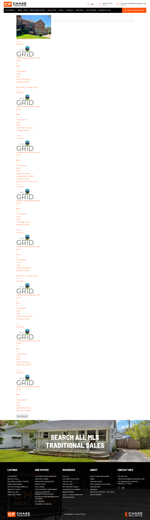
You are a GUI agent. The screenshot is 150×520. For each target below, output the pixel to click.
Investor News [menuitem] (91, 10)
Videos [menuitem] (61, 10)
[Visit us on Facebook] (88, 4)
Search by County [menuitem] (14, 489)
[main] (75, 237)
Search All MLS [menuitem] (13, 492)
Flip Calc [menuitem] (65, 476)
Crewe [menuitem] (20, 10)
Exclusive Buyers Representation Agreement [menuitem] (47, 498)
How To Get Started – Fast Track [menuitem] (102, 492)
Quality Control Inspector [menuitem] (72, 494)
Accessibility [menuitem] (69, 514)
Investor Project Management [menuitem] (46, 489)
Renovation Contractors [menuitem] (44, 481)
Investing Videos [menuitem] (96, 481)
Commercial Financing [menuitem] (43, 504)
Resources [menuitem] (80, 10)
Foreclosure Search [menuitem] (14, 484)
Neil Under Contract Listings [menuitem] (18, 481)
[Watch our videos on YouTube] (92, 4)
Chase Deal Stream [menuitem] (14, 494)
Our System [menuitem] (51, 10)
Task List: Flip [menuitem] (67, 481)
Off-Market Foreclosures (134, 10)
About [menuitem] (25, 10)
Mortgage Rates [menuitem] (68, 497)
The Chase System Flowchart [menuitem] (45, 476)
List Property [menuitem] (10, 10)
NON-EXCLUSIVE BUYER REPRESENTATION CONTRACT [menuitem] (44, 493)
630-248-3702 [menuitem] (122, 476)
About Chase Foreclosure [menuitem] (99, 476)
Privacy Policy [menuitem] (80, 514)
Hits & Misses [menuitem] (39, 487)
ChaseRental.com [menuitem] (104, 10)
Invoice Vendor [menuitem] (95, 494)
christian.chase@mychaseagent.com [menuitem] (131, 479)
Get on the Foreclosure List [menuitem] (17, 487)
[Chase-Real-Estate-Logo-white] (134, 514)
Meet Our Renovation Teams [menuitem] (100, 484)
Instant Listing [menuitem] (13, 479)
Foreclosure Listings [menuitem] (37, 10)
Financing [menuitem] (70, 10)
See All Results (22, 416)
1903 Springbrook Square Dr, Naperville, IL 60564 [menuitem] (128, 483)
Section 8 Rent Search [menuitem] (70, 487)
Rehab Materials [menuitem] (68, 492)
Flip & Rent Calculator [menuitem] (70, 479)
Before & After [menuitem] (40, 484)
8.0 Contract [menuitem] (40, 501)
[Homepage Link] (15, 4)
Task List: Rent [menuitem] (67, 484)
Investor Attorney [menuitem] (42, 479)
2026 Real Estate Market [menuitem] (71, 489)
